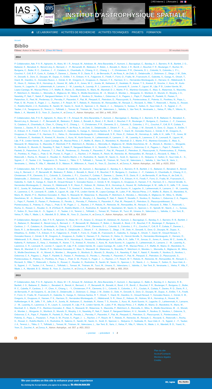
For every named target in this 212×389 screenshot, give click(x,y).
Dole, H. (61, 178)
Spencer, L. (114, 321)
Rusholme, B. (45, 106)
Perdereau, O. (46, 99)
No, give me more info (80, 384)
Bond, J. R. (126, 67)
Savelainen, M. (119, 208)
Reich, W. (108, 153)
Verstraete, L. (149, 109)
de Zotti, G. (131, 73)
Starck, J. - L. (106, 106)
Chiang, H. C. (92, 70)
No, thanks (184, 382)
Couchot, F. (20, 73)
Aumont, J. (122, 63)
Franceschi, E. (143, 76)
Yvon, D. (46, 112)
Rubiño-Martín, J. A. (27, 106)
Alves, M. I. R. (64, 63)
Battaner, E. (20, 67)
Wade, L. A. (20, 112)
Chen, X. (50, 124)
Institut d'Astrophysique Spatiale (125, 15)
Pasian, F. (172, 96)
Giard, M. (19, 80)
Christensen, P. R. (123, 70)
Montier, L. (124, 93)
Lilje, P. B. (158, 86)
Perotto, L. (70, 201)
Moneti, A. (112, 93)
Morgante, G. (136, 93)
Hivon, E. (22, 83)
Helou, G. (63, 134)
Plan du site (160, 350)
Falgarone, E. (97, 76)
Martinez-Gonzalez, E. (141, 89)
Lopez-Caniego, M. (23, 89)
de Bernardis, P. (104, 73)
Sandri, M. (58, 106)
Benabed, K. (33, 67)
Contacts (166, 353)
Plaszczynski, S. (124, 99)
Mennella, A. (50, 93)
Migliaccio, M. (63, 93)
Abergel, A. (36, 220)
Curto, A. (41, 73)
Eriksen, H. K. (83, 76)
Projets (137, 32)
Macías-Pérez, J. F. (43, 89)
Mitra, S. (76, 93)
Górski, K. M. (65, 80)
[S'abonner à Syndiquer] (15, 338)
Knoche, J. (163, 83)
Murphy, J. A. (175, 93)
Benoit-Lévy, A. (48, 67)
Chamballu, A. (77, 70)
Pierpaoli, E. (95, 99)
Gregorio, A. (78, 80)
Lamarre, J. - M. (64, 86)
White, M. (65, 214)
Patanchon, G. (21, 99)
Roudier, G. (55, 157)
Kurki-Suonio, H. (86, 137)
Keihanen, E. (112, 83)
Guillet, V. (81, 236)
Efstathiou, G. (21, 233)
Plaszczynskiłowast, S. (162, 201)
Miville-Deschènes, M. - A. (93, 93)
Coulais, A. (144, 288)
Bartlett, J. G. (180, 63)
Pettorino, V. (94, 201)
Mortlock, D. (150, 93)
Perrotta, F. (59, 99)
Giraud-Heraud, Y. (66, 182)
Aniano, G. (89, 220)
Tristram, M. (86, 109)
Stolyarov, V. (120, 106)
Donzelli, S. (23, 76)
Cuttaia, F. (52, 73)
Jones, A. (157, 239)
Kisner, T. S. (139, 83)
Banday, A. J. (151, 63)
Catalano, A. (63, 70)
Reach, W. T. (72, 102)
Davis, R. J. (90, 73)
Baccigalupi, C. (136, 63)
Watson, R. (67, 163)
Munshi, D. (163, 93)
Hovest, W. (62, 83)
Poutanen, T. (42, 317)
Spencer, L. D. (92, 106)
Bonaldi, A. (115, 67)
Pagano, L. (127, 96)
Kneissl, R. (151, 83)
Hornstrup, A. (49, 83)
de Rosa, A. (119, 73)
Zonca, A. (70, 112)
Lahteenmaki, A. (47, 86)
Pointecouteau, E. (141, 99)
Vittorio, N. (181, 109)
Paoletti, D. (161, 96)
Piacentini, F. (72, 99)
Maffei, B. (59, 89)
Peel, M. (34, 99)
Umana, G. (139, 211)
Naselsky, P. (20, 96)
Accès (157, 353)
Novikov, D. (87, 96)
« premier (91, 333)
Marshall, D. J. (108, 89)
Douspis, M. (45, 76)
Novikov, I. (99, 96)
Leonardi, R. (124, 86)
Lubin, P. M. (125, 191)
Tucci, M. (97, 109)
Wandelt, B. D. (34, 112)
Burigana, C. (20, 70)
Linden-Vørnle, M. (173, 86)
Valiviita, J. (123, 109)
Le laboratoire (47, 32)
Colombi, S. (155, 70)
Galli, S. (31, 182)
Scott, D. (79, 106)
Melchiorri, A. (23, 93)
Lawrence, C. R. (109, 86)
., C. (129, 127)
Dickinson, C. (160, 73)
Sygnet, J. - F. (174, 106)
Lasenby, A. (79, 86)
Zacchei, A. (57, 112)
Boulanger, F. (164, 67)
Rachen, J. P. (58, 102)
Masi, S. (157, 89)
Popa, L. (181, 99)
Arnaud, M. (77, 63)
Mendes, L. (36, 93)
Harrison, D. (107, 236)
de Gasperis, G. (39, 291)
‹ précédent (104, 333)
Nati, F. (30, 96)
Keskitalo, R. (126, 83)
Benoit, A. (69, 285)
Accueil (17, 40)
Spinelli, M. (158, 208)
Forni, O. (119, 76)
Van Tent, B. (136, 109)
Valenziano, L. (110, 109)
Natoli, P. (39, 96)
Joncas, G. (146, 239)
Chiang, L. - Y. (107, 70)
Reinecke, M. (97, 102)
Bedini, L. (45, 285)
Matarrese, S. (168, 89)
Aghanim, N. (50, 63)
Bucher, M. (177, 67)
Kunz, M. (173, 83)
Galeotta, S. (157, 76)
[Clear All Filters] (54, 50)
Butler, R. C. (34, 70)
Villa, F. (170, 109)
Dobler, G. (108, 291)
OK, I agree (170, 382)
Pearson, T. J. (48, 150)
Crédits (157, 360)
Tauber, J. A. (20, 109)
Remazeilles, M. (113, 102)
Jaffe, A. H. (74, 83)
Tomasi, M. (73, 109)
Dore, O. (34, 76)
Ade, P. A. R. (37, 63)
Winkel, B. (47, 268)
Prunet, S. (32, 102)
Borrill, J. (137, 67)
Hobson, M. (132, 134)
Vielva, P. (161, 109)
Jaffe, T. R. (170, 134)
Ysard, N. (92, 163)
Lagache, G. (32, 86)
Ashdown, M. (90, 63)
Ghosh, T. (180, 76)
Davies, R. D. (76, 73)
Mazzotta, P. (49, 144)
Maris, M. (95, 89)
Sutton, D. (144, 106)
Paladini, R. (149, 96)
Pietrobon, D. (108, 99)
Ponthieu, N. (170, 99)
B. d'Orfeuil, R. (57, 208)
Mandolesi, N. (82, 89)
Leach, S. (56, 304)
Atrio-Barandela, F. (107, 63)
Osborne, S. (179, 311)
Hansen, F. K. (106, 80)
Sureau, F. (133, 106)
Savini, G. (69, 106)
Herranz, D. (164, 80)
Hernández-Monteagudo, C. (143, 80)
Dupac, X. (57, 76)
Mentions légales (162, 357)
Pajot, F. (138, 96)
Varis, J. (174, 160)
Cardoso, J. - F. (48, 70)
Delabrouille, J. (145, 73)
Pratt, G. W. (20, 102)
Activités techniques (113, 32)
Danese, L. (63, 73)
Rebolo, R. (85, 102)
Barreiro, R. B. (166, 63)
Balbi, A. (149, 282)
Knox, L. (100, 188)
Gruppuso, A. (92, 80)
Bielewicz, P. (93, 67)
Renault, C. (127, 102)
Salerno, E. (70, 321)
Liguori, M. (147, 86)
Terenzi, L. (49, 109)
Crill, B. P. (31, 73)
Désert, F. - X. (117, 127)
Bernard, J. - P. (63, 67)
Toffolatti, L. (61, 109)
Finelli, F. (110, 76)
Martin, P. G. (122, 89)
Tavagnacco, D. (35, 109)
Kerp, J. (44, 242)
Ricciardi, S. (140, 102)
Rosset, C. (44, 157)
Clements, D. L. (141, 70)
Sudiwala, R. (140, 321)
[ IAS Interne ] (158, 1)
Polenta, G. (156, 99)
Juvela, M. (99, 83)
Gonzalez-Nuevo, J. (47, 80)
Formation (154, 32)
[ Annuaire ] (172, 1)
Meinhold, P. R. (63, 144)
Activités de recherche (78, 32)
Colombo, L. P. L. (171, 70)
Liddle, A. (52, 191)
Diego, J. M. (174, 73)
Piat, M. (84, 99)
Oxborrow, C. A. (113, 96)
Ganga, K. (169, 76)
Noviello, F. (75, 96)
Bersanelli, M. (79, 67)
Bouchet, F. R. (150, 67)
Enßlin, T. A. (69, 76)
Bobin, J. (104, 67)
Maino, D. (70, 89)
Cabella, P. (26, 288)
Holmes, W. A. (35, 83)
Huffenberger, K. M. (147, 185)
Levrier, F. (136, 86)
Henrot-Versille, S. (177, 182)
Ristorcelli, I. (162, 102)
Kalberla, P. (19, 242)
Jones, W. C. (87, 83)
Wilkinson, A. (80, 163)
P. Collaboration (22, 63)
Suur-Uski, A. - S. (158, 106)
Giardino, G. (31, 80)
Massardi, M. (20, 144)
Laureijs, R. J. (92, 86)
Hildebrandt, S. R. (106, 134)
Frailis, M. (130, 76)
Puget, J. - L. (44, 102)
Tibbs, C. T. (75, 160)
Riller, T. (151, 102)
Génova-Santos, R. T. (102, 131)
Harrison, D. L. (121, 80)
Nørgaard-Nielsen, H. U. (57, 96)
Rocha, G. (175, 102)
